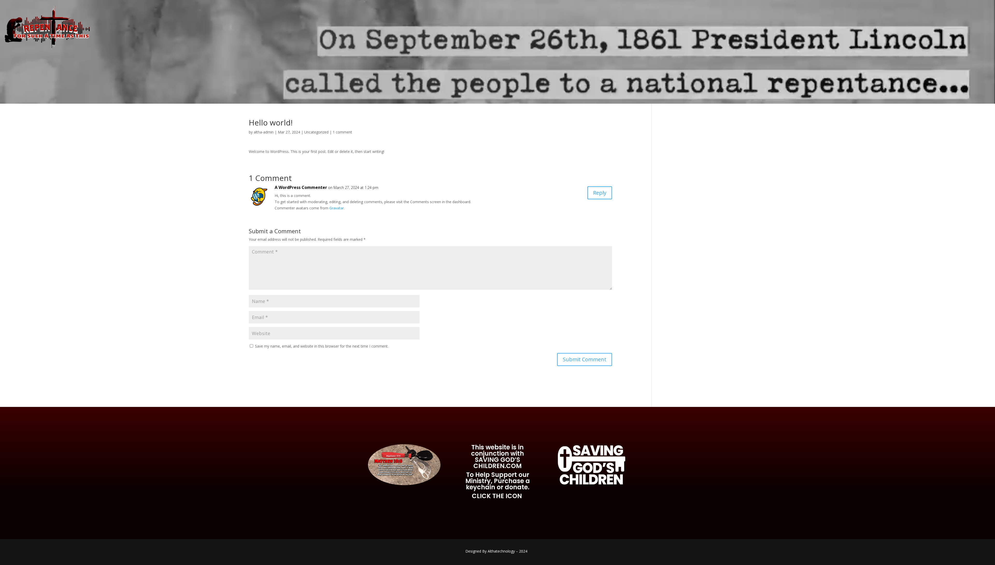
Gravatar (336, 208)
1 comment (342, 132)
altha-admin (264, 132)
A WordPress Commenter (301, 187)
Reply (599, 192)
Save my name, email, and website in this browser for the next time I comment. (321, 346)
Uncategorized (316, 132)
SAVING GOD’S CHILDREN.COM (497, 462)
